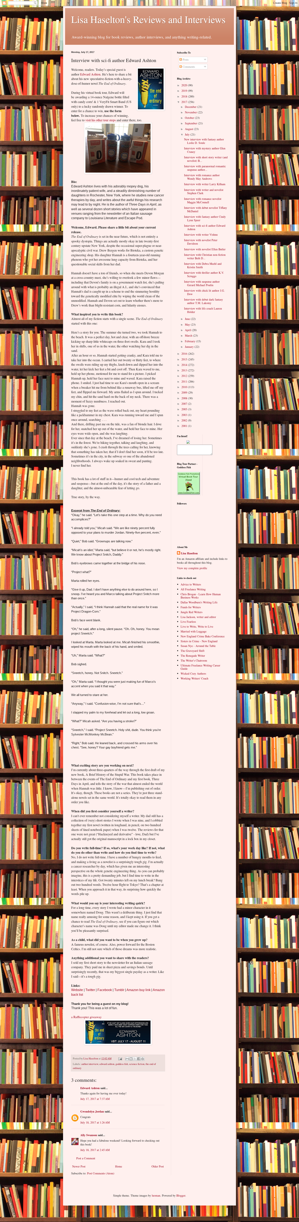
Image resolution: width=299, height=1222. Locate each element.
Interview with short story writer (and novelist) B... (206, 159)
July (187, 134)
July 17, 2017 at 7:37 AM (95, 1099)
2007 (184, 404)
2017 (184, 102)
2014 (184, 365)
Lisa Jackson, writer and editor (198, 617)
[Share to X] (135, 1059)
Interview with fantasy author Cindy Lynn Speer (205, 218)
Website (77, 990)
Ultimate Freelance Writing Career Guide (200, 667)
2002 (184, 420)
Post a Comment (85, 1158)
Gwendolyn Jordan (92, 1111)
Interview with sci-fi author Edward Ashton (204, 227)
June (188, 319)
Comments (188, 67)
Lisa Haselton (91, 1058)
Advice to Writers (191, 584)
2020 (184, 85)
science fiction (136, 1064)
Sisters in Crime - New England (199, 641)
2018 (184, 96)
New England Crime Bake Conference (203, 636)
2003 (184, 415)
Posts (185, 59)
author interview (89, 1064)
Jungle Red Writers (191, 612)
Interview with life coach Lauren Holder (203, 310)
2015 (184, 359)
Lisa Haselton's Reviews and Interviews (148, 19)
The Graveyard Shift (192, 651)
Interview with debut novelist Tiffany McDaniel (205, 209)
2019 (184, 91)
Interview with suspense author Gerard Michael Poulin (202, 283)
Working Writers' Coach (194, 678)
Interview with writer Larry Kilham (204, 184)
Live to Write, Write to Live (197, 626)
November (191, 112)
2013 (184, 370)
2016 (184, 354)
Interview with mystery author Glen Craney (204, 150)
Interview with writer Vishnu (201, 234)
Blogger (180, 1195)
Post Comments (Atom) (100, 1173)
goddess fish (122, 1064)
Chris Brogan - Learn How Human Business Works (201, 596)
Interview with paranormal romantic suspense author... (205, 168)
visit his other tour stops (100, 120)
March (189, 335)
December (191, 107)
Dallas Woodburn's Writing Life (199, 602)
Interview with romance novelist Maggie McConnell (202, 200)
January (189, 347)
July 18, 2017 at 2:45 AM (95, 1150)
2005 (184, 409)
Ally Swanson (88, 1135)
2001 (184, 426)
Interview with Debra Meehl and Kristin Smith (203, 265)
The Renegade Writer (193, 655)
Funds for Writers (191, 607)
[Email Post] (120, 1058)
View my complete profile (192, 568)
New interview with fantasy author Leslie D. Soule (204, 141)
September (191, 123)
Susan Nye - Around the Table (198, 646)
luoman (156, 1195)
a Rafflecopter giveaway (86, 1017)
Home (118, 1166)
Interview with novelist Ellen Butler (205, 249)
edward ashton (106, 1064)
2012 (184, 376)
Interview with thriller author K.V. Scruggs (204, 274)
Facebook (104, 990)
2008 (184, 398)
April (188, 330)
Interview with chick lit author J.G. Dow (204, 292)
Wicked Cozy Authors (193, 673)
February (190, 341)
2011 (184, 381)
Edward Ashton (90, 74)
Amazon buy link (139, 990)
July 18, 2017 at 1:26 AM (95, 1122)
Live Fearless (188, 622)
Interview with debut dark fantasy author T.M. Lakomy (203, 301)
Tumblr (119, 990)
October (190, 118)
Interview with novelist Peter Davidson (200, 241)
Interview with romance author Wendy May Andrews (202, 177)
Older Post (158, 1166)
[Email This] (127, 1059)
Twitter (90, 990)
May (188, 324)
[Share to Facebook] (139, 1059)
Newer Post (78, 1166)
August (189, 129)
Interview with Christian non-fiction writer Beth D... (205, 256)
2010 (184, 387)
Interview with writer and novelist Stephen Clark (203, 191)
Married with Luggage (193, 631)
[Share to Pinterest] (143, 1059)
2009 (184, 392)
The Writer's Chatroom (194, 660)
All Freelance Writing (193, 589)
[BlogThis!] (131, 1059)
